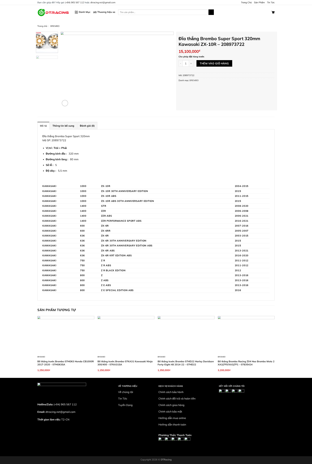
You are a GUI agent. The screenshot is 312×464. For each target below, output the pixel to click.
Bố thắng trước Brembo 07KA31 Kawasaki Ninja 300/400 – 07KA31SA (125, 363)
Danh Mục (84, 12)
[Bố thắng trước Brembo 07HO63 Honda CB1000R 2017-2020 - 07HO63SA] (65, 335)
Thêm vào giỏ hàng (214, 63)
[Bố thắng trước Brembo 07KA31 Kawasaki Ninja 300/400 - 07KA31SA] (126, 335)
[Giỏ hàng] (273, 12)
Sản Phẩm (259, 2)
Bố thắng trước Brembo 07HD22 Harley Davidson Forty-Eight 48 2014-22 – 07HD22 (186, 363)
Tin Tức (271, 2)
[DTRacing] (53, 12)
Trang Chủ (246, 2)
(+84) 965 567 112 (74, 2)
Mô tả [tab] (43, 125)
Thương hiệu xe (106, 12)
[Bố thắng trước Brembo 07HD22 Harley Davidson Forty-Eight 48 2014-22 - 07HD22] (186, 335)
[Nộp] (211, 12)
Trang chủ (42, 26)
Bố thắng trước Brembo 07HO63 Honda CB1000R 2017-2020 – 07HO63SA (65, 363)
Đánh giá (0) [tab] (87, 125)
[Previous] (67, 69)
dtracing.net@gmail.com (102, 2)
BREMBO (54, 26)
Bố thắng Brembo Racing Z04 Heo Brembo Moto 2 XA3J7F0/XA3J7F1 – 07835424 (246, 363)
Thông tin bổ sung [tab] (63, 125)
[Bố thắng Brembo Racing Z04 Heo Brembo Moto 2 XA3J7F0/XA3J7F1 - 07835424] (246, 335)
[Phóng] (65, 103)
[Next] (167, 69)
